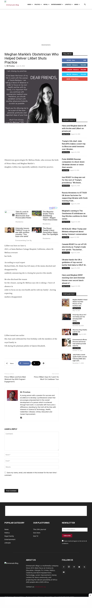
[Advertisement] (46, 25)
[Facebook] (64, 567)
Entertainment (56, 4)
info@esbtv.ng (40, 587)
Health (75, 334)
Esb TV (35, 536)
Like (84, 60)
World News (66, 152)
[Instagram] (69, 567)
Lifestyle (68, 4)
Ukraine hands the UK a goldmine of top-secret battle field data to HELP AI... (74, 262)
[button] (85, 4)
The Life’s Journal (39, 529)
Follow (83, 65)
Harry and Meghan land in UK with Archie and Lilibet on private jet (74, 128)
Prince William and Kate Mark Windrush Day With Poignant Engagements (15, 379)
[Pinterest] (74, 567)
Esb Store (36, 533)
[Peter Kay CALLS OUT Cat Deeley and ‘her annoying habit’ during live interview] (66, 317)
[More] (43, 363)
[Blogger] (22, 417)
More (76, 4)
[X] (84, 567)
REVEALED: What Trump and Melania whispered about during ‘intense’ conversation (74, 231)
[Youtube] (64, 572)
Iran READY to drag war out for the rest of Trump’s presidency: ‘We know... (73, 180)
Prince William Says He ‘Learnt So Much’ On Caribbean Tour (46, 378)
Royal (46, 4)
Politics (37, 4)
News (29, 4)
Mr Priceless (11, 66)
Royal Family (66, 134)
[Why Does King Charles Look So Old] (66, 332)
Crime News (76, 348)
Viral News (65, 170)
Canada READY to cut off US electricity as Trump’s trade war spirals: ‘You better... (74, 247)
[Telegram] (79, 567)
